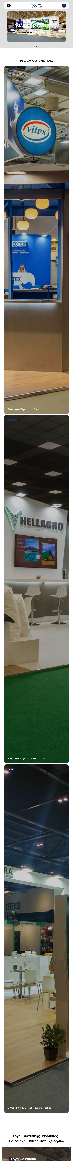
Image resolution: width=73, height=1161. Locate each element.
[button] (8, 5)
